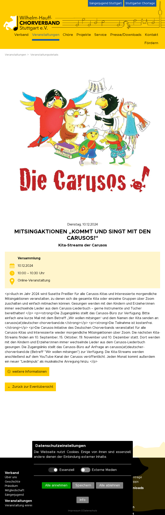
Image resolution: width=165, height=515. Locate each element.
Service (100, 35)
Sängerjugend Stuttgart (105, 3)
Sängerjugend (14, 494)
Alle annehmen (56, 485)
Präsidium (11, 486)
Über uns (11, 477)
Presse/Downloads (125, 35)
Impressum (74, 511)
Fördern (151, 43)
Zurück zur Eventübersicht (32, 386)
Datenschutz (90, 511)
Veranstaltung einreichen (22, 505)
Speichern (83, 485)
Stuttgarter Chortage (140, 3)
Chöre (68, 35)
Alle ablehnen (109, 485)
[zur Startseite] (34, 29)
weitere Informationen (29, 371)
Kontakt (151, 35)
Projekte (83, 35)
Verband (21, 35)
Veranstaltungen (45, 35)
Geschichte (12, 481)
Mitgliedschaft (14, 490)
